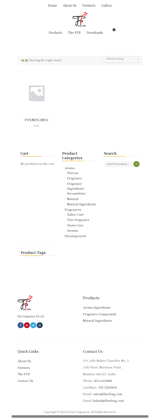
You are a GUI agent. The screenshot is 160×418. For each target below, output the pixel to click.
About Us (24, 361)
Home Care (75, 225)
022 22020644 (107, 387)
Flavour (72, 173)
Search (136, 164)
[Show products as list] (26, 60)
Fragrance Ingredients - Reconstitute (76, 188)
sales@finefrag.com (107, 394)
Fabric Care (75, 214)
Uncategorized (75, 236)
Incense (72, 230)
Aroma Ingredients (96, 307)
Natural (72, 199)
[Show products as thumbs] (22, 60)
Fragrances (73, 209)
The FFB (24, 374)
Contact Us (25, 381)
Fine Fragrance (78, 220)
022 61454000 (103, 381)
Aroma (70, 168)
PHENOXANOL (36, 120)
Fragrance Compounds (99, 314)
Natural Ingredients (81, 204)
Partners (24, 367)
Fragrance (74, 178)
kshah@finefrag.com (108, 400)
